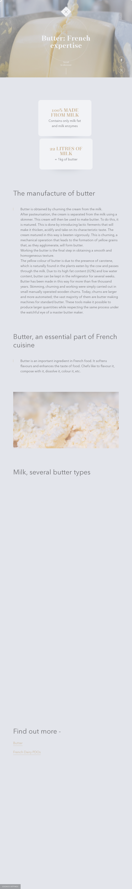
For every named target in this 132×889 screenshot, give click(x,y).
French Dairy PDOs (27, 720)
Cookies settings (10, 886)
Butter (18, 711)
